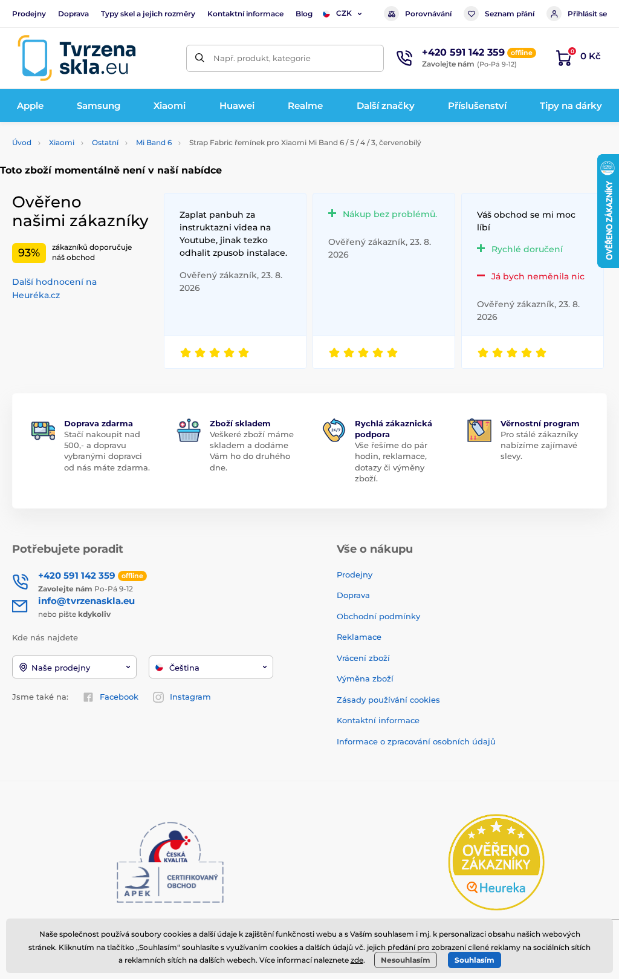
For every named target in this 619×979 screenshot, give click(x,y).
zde (357, 959)
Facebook (119, 696)
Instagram (190, 696)
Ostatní (105, 142)
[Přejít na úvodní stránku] (76, 58)
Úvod (21, 142)
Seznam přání (509, 13)
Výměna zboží (365, 678)
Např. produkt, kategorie (262, 58)
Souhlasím (474, 959)
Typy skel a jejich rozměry (148, 13)
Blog (304, 13)
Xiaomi (61, 142)
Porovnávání (428, 13)
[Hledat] (199, 58)
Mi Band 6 (154, 142)
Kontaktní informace (245, 13)
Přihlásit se (587, 13)
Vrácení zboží (363, 658)
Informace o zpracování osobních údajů (416, 741)
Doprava (73, 13)
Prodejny (29, 13)
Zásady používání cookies (388, 699)
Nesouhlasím (405, 959)
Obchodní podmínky (378, 616)
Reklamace (359, 637)
